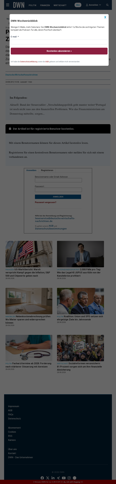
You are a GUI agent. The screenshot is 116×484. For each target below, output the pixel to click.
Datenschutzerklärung (28, 62)
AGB (47, 62)
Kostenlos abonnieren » (59, 51)
